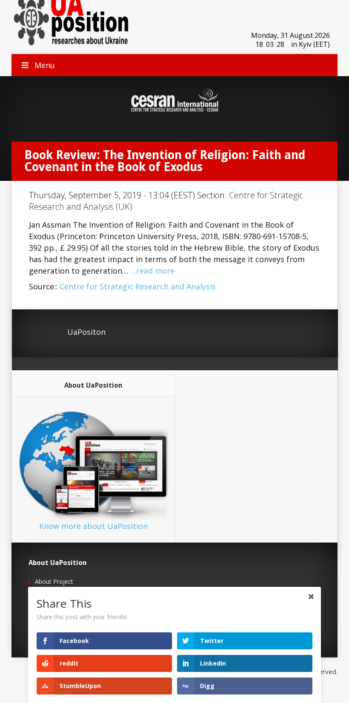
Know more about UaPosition (93, 526)
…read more (152, 271)
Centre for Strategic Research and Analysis (138, 286)
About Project (54, 581)
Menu (44, 65)
